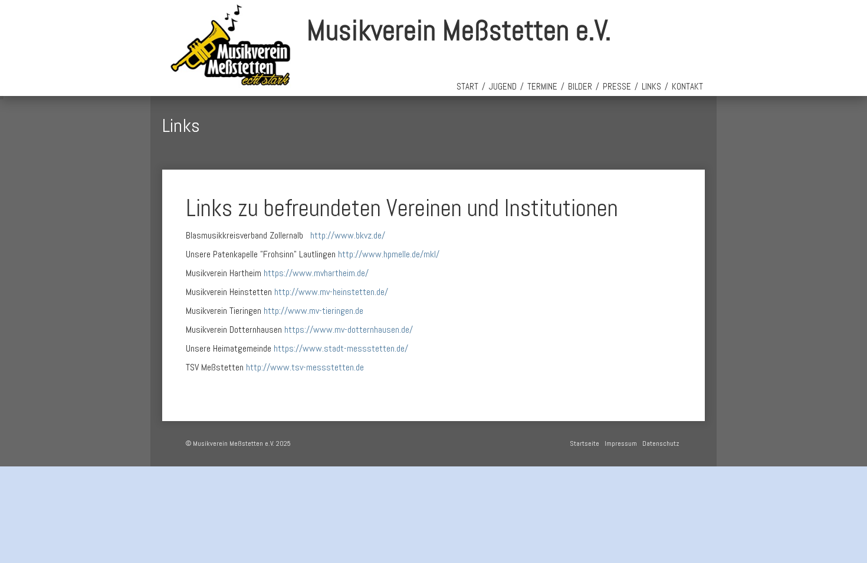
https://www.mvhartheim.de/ (316, 273)
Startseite (584, 443)
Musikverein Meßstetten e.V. (459, 30)
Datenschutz (660, 443)
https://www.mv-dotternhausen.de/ (348, 329)
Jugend (503, 86)
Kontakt (687, 86)
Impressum (621, 443)
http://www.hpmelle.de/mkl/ (388, 254)
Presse (617, 86)
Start (467, 86)
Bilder (580, 86)
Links (651, 86)
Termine (542, 86)
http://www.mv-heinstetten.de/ (331, 292)
